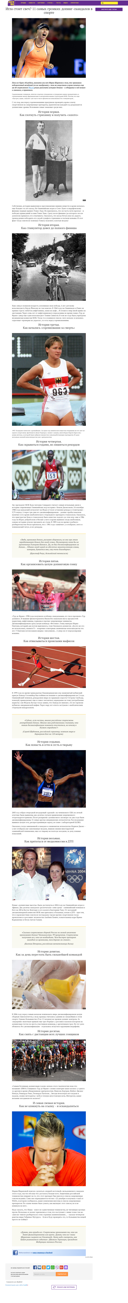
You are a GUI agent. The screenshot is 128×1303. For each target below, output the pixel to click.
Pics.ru (31, 87)
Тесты (58, 3)
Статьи (50, 3)
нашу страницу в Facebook (42, 1253)
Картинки (41, 3)
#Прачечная (75, 3)
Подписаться (62, 1274)
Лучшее (23, 3)
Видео (66, 3)
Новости (32, 3)
